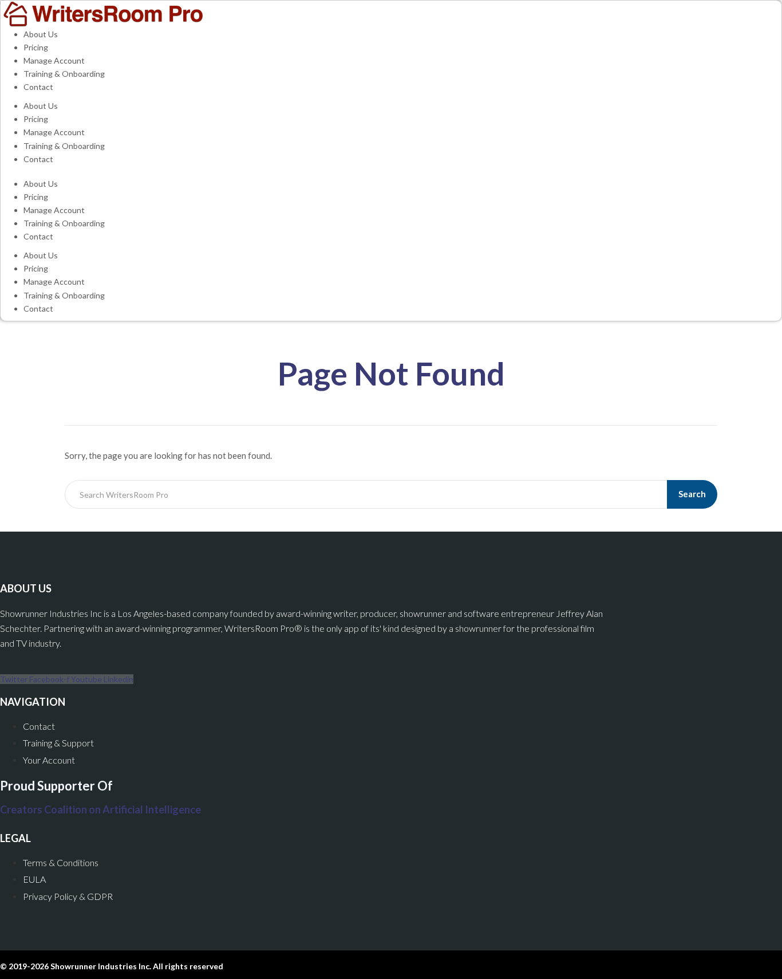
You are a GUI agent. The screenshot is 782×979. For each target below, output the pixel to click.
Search (692, 494)
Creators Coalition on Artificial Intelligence (100, 809)
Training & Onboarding (64, 73)
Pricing (35, 47)
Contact (38, 87)
